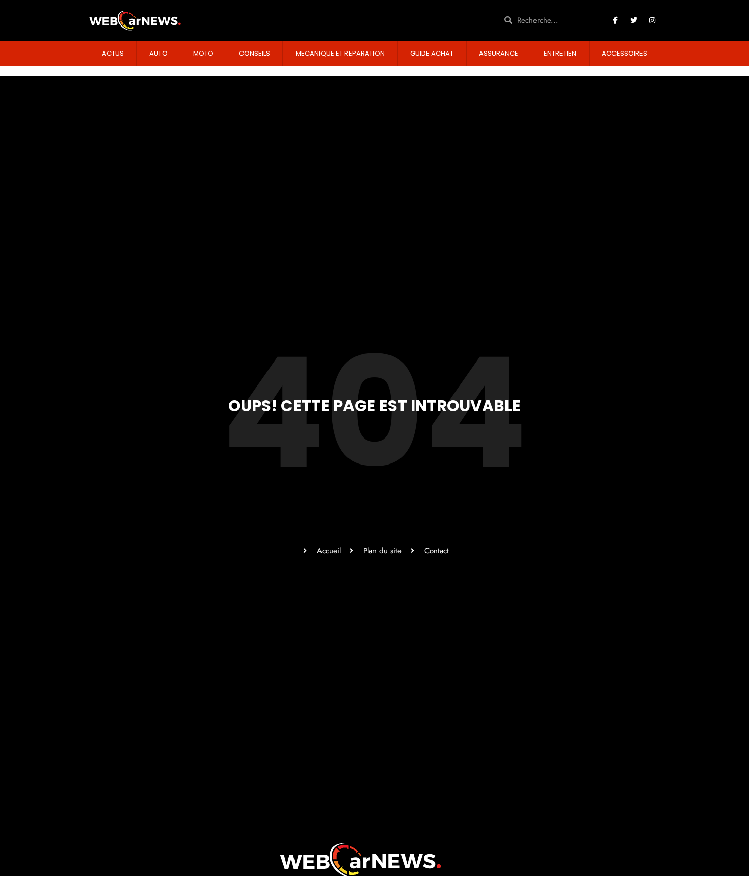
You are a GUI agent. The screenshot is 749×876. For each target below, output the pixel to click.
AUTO (158, 53)
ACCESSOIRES (624, 53)
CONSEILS (254, 53)
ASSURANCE (498, 53)
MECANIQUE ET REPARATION (340, 53)
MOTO (203, 53)
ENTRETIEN (560, 53)
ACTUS (113, 53)
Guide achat (431, 53)
